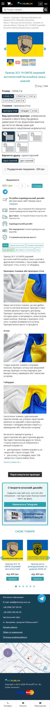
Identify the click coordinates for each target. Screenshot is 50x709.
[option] (8, 96)
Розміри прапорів (34, 245)
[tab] (5, 245)
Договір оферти (10, 627)
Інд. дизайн (8, 250)
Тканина (16, 105)
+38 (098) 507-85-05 (12, 607)
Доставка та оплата (24, 250)
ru (46, 3)
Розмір (12, 90)
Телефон (8, 705)
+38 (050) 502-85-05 (12, 612)
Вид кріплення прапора (24, 122)
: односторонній (29, 155)
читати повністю (12, 462)
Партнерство (40, 705)
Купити (13, 578)
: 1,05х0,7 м (16, 90)
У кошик (37, 185)
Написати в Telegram (25, 504)
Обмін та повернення (13, 632)
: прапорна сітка (21, 105)
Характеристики (17, 245)
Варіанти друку (20, 155)
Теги (37, 250)
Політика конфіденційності (15, 637)
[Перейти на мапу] (25, 658)
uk (40, 3)
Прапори (15, 17)
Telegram (13, 203)
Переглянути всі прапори (25, 474)
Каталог (6, 17)
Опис (5, 245)
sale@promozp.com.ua (20, 602)
